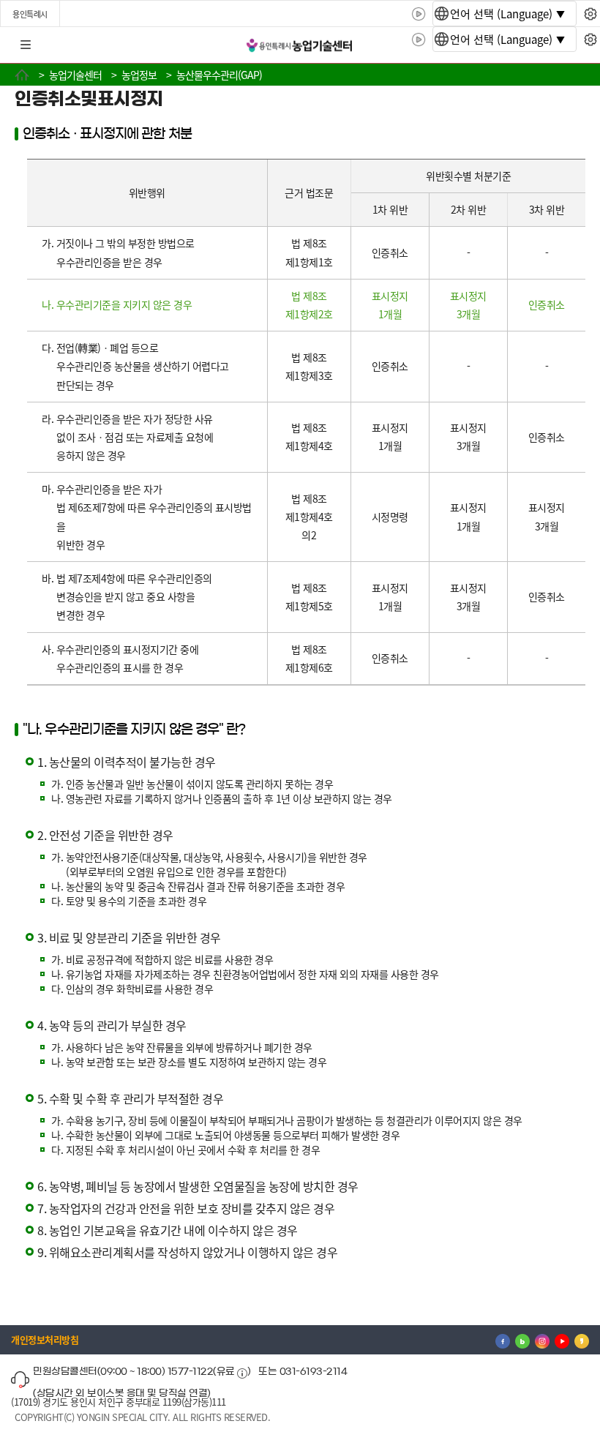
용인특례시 (30, 14)
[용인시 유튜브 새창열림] (562, 1339)
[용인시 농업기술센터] (300, 45)
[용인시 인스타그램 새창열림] (542, 1339)
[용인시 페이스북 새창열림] (502, 1339)
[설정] (590, 14)
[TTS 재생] (419, 14)
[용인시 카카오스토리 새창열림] (581, 1339)
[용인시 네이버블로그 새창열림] (522, 1339)
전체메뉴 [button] (26, 45)
